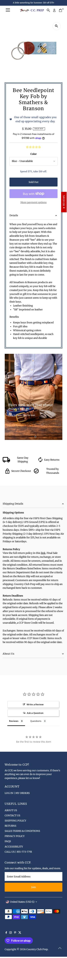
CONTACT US (12, 815)
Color (33, 154)
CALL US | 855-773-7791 (18, 851)
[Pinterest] (15, 933)
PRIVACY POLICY (15, 836)
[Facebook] (6, 933)
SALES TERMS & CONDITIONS (22, 831)
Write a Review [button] (35, 704)
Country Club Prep (37, 949)
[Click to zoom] (57, 26)
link (43, 553)
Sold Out (33, 182)
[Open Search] (48, 10)
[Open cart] (60, 10)
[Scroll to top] (59, 948)
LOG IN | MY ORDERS (17, 793)
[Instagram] (10, 933)
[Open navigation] (8, 10)
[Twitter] (20, 933)
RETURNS (10, 825)
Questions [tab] (35, 721)
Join (33, 887)
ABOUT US (11, 810)
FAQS (8, 841)
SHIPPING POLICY (15, 820)
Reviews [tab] (13, 721)
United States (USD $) (22, 901)
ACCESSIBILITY (14, 846)
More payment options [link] (33, 202)
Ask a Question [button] (35, 713)
